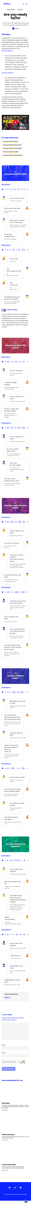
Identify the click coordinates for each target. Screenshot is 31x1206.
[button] (26, 4)
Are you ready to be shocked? (12, 155)
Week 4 (7, 997)
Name (4, 1045)
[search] (23, 4)
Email (4, 1052)
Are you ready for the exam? (12, 145)
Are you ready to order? (11, 151)
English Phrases (11, 9)
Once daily (20, 9)
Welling (17, 28)
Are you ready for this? (10, 141)
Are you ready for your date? (12, 148)
